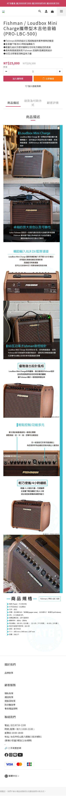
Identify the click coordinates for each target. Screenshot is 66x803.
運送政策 (9, 697)
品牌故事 (9, 672)
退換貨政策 (10, 700)
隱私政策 (9, 693)
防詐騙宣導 (10, 704)
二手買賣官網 (14, 747)
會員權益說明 (11, 708)
